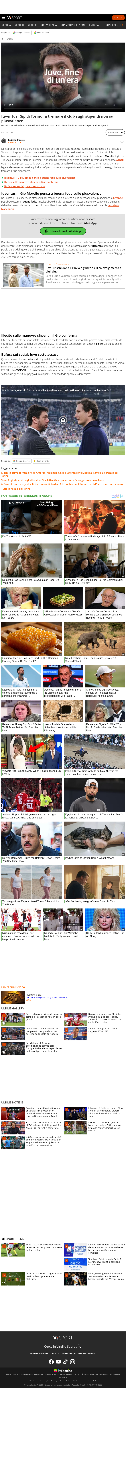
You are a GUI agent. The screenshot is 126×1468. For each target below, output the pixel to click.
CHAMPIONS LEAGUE (73, 25)
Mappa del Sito (69, 1353)
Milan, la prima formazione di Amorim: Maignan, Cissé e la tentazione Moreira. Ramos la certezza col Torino (59, 474)
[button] (122, 25)
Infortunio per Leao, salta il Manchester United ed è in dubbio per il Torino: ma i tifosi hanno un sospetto (62, 484)
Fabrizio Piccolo (16, 139)
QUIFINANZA (103, 1374)
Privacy (54, 1381)
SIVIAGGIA (94, 1374)
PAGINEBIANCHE (66, 1374)
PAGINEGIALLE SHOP (42, 1374)
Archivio (92, 1353)
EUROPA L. (95, 25)
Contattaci (55, 1353)
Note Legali (44, 1381)
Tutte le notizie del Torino (16, 488)
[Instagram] (72, 1363)
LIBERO (9, 1374)
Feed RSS (82, 1353)
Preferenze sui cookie (81, 1381)
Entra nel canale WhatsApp (65, 231)
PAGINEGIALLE (27, 1374)
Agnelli (120, 160)
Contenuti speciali (39, 1353)
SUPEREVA (63, 1377)
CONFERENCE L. (115, 25)
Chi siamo (33, 1381)
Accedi (118, 17)
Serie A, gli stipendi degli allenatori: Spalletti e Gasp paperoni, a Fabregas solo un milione (52, 480)
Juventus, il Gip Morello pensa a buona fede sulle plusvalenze (39, 177)
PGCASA (55, 1374)
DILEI (87, 1374)
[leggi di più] (122, 141)
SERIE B (19, 25)
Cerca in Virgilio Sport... (60, 1346)
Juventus (118, 198)
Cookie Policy (65, 1381)
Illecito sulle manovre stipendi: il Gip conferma (31, 182)
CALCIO (10, 39)
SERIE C (32, 25)
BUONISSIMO (115, 1374)
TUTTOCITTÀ (78, 1374)
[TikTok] (65, 1363)
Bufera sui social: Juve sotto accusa (24, 186)
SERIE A (6, 25)
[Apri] (3, 17)
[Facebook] (51, 1363)
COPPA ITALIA (49, 25)
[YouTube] (58, 1363)
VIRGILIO (16, 1374)
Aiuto (95, 1381)
